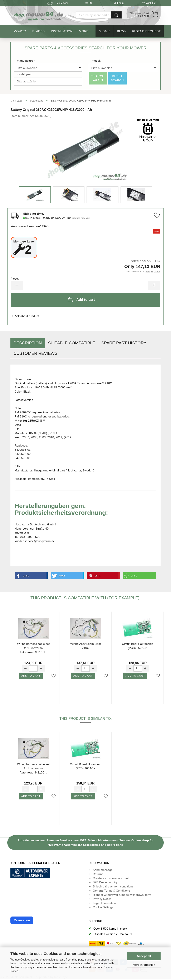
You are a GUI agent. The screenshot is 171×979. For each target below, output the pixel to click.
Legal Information (104, 903)
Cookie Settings (103, 907)
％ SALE (105, 31)
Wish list (150, 3)
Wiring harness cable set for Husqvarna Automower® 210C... (33, 647)
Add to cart (85, 300)
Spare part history (123, 343)
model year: (25, 74)
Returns (98, 874)
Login (120, 3)
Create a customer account (111, 878)
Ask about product (27, 316)
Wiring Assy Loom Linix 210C (85, 646)
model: (96, 60)
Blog (121, 31)
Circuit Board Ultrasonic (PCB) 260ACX (137, 646)
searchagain (97, 78)
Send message (103, 869)
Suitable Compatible (71, 343)
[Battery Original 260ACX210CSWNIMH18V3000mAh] (85, 149)
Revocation (22, 920)
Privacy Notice (102, 899)
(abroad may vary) (81, 218)
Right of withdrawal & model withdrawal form (122, 894)
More (83, 31)
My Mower (62, 3)
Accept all (144, 956)
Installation (62, 31)
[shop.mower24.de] (38, 15)
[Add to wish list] (53, 676)
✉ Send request (146, 31)
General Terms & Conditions (111, 890)
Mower (20, 31)
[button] (31, 575)
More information (144, 964)
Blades (38, 31)
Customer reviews (35, 353)
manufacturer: (26, 60)
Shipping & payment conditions (113, 886)
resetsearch (117, 78)
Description (28, 343)
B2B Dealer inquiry (105, 882)
